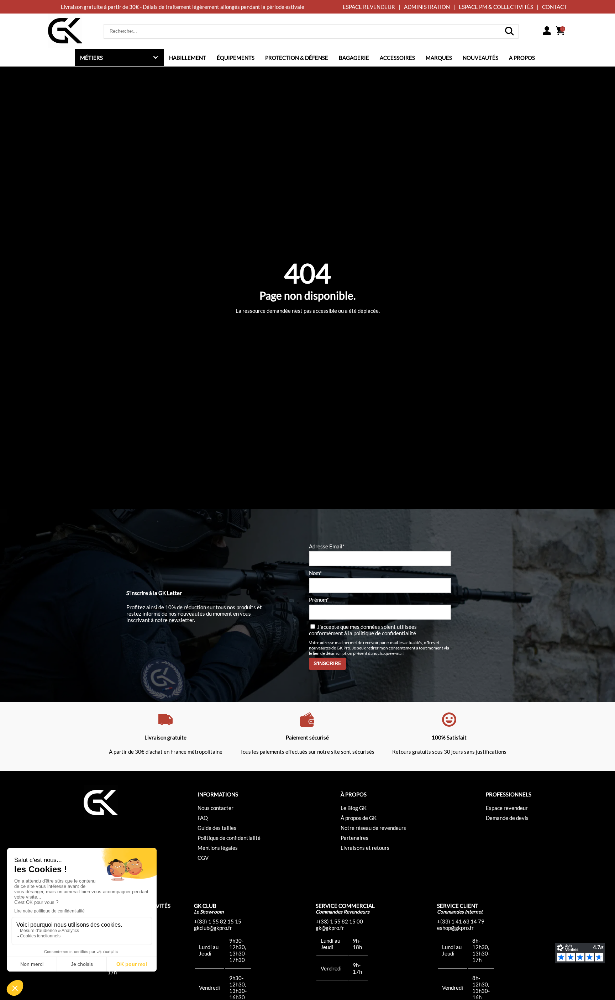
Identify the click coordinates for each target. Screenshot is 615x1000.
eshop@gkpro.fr (455, 928)
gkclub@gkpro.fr (213, 928)
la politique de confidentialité (382, 633)
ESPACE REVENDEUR (369, 7)
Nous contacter (215, 808)
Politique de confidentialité (229, 838)
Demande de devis (507, 818)
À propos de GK (359, 818)
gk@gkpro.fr (330, 928)
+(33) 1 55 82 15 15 (217, 921)
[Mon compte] (547, 31)
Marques (439, 57)
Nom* (315, 573)
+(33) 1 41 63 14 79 (460, 921)
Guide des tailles (217, 828)
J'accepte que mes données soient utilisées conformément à (363, 629)
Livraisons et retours (365, 847)
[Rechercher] (509, 31)
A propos (522, 57)
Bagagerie (354, 57)
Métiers (91, 57)
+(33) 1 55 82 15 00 (339, 921)
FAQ (203, 818)
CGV (203, 857)
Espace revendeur (507, 808)
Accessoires (397, 57)
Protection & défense (296, 57)
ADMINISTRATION (427, 7)
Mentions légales (218, 847)
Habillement (187, 57)
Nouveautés (480, 57)
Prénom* (319, 599)
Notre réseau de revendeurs (373, 828)
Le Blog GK (354, 808)
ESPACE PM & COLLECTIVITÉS (496, 7)
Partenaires (354, 838)
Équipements (235, 57)
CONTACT (554, 7)
